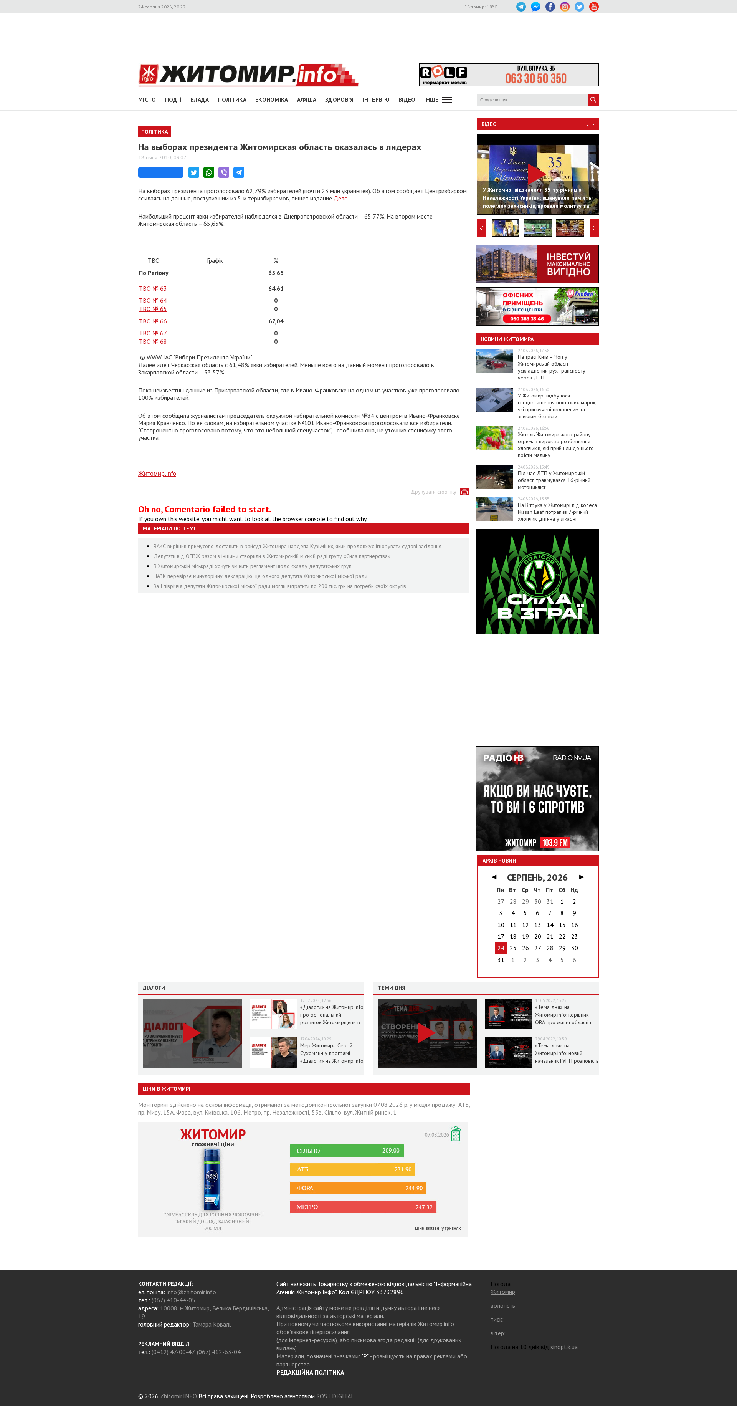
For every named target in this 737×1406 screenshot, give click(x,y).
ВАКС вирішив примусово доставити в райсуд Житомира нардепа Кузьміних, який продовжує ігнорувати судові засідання (297, 546)
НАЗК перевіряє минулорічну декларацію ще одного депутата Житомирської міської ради (260, 576)
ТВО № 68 (153, 341)
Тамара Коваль (212, 1324)
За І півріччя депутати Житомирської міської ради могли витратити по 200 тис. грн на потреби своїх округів (280, 586)
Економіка (271, 99)
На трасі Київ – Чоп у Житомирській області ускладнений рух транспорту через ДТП (551, 367)
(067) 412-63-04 (219, 1352)
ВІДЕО (407, 99)
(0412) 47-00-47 (173, 1352)
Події (173, 99)
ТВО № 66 (153, 321)
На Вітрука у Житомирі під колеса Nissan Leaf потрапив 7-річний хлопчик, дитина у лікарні (557, 512)
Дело (341, 198)
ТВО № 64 (153, 300)
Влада (199, 99)
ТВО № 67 (153, 333)
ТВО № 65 (153, 309)
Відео (489, 124)
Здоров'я (339, 99)
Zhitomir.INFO (178, 1396)
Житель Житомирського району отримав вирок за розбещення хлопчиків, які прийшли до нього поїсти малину (556, 445)
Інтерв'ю (376, 99)
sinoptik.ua (564, 1347)
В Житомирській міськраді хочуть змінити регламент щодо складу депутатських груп (253, 566)
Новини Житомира (507, 339)
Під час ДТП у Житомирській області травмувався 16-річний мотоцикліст (554, 480)
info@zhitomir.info (191, 1292)
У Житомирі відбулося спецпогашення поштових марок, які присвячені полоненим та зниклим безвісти (557, 406)
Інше (431, 99)
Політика (232, 99)
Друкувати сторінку (433, 491)
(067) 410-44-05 (173, 1300)
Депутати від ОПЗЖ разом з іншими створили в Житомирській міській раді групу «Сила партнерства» (272, 556)
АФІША (307, 99)
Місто (147, 99)
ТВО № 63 (153, 288)
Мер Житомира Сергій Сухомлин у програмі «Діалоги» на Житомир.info (332, 1053)
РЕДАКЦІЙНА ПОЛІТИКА (310, 1372)
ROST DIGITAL (335, 1396)
